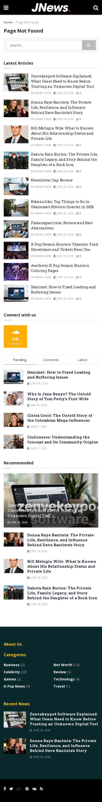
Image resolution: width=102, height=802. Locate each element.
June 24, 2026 (65, 93)
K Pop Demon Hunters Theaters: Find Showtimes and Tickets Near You (64, 247)
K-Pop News (14, 686)
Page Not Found (27, 22)
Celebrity (12, 672)
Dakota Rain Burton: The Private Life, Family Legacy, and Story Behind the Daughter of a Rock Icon (64, 159)
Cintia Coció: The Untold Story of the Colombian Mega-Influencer (59, 418)
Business (12, 664)
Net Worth (62, 664)
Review (59, 672)
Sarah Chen (42, 93)
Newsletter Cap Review (52, 180)
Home (8, 22)
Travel (59, 686)
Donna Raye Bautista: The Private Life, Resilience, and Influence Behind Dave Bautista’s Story (61, 107)
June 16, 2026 (65, 298)
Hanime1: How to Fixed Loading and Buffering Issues (58, 375)
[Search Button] (89, 45)
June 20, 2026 (65, 186)
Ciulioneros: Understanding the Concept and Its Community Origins (62, 439)
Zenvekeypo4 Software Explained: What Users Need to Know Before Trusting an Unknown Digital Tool (62, 81)
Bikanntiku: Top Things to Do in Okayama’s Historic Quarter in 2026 (62, 204)
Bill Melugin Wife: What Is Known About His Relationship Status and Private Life (62, 133)
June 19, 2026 (65, 256)
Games (10, 679)
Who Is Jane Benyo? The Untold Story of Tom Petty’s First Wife (59, 396)
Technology (64, 679)
